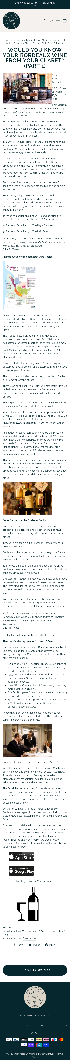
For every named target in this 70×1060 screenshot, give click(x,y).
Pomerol (37, 43)
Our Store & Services (35, 1015)
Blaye (6, 40)
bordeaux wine (18, 40)
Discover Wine (40, 40)
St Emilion (58, 43)
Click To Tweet (11, 249)
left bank (61, 40)
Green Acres (29, 938)
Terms (60, 1054)
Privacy (34, 1057)
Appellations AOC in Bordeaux (19, 423)
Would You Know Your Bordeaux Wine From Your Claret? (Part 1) (34, 933)
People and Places (22, 43)
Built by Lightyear (46, 1054)
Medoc (9, 43)
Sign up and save (35, 1025)
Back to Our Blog (37, 970)
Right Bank (47, 43)
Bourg (29, 40)
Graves (52, 40)
